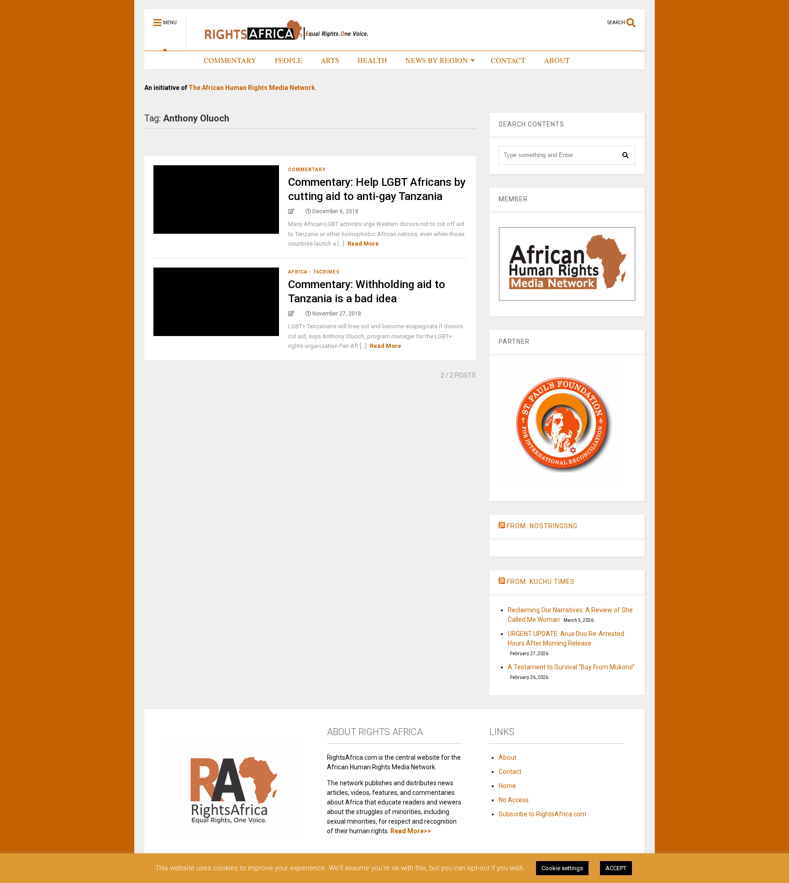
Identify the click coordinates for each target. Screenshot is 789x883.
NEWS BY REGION (436, 60)
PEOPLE (288, 60)
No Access (514, 800)
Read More (363, 243)
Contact (510, 771)
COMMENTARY (230, 60)
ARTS (330, 60)
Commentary (307, 169)
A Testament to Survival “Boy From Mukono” (571, 667)
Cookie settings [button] (562, 868)
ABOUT (557, 60)
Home (507, 785)
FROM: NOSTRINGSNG (542, 526)
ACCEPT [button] (615, 868)
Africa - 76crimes (314, 271)
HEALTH (372, 60)
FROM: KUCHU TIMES (541, 581)
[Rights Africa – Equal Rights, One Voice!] (282, 44)
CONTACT (508, 60)
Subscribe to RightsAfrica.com (542, 814)
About (507, 757)
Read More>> (410, 831)
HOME (174, 60)
